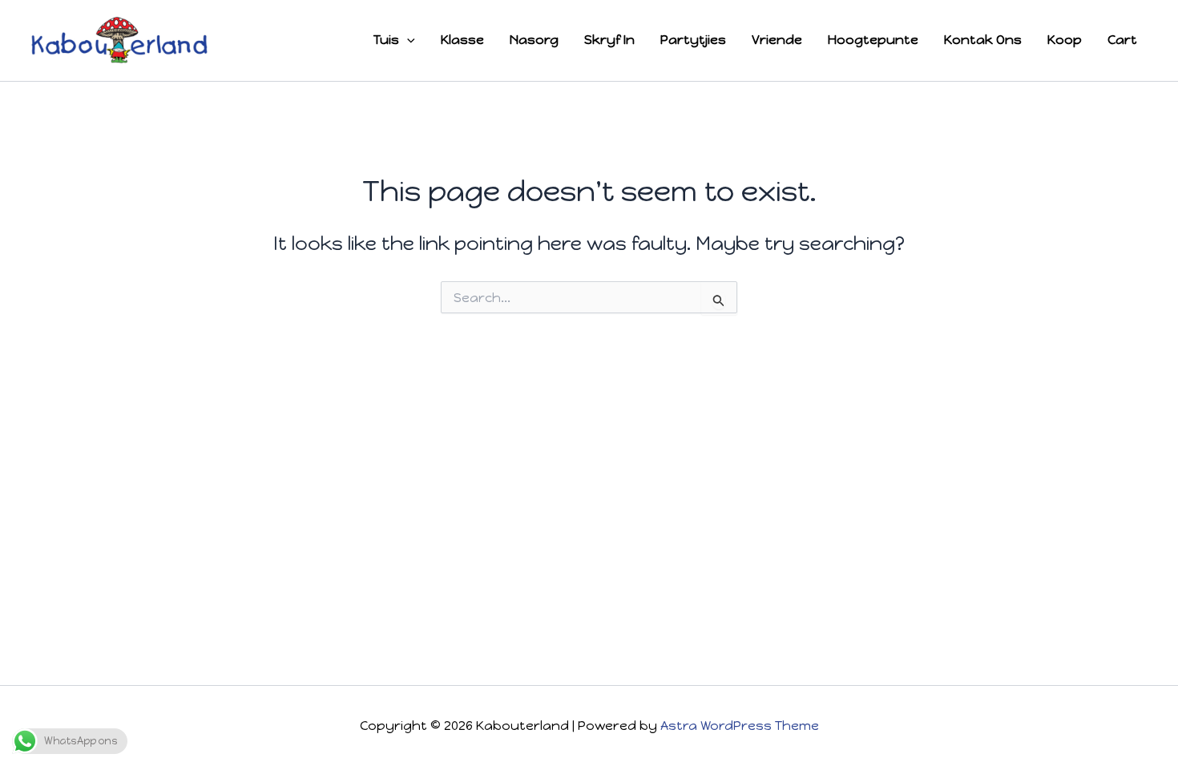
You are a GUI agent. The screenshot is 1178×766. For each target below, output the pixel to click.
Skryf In (609, 39)
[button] (407, 40)
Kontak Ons (983, 39)
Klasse (462, 39)
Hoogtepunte (873, 39)
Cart (1122, 39)
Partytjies (693, 39)
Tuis (386, 39)
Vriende (777, 39)
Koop (1064, 39)
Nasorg (534, 39)
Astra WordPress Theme (739, 725)
